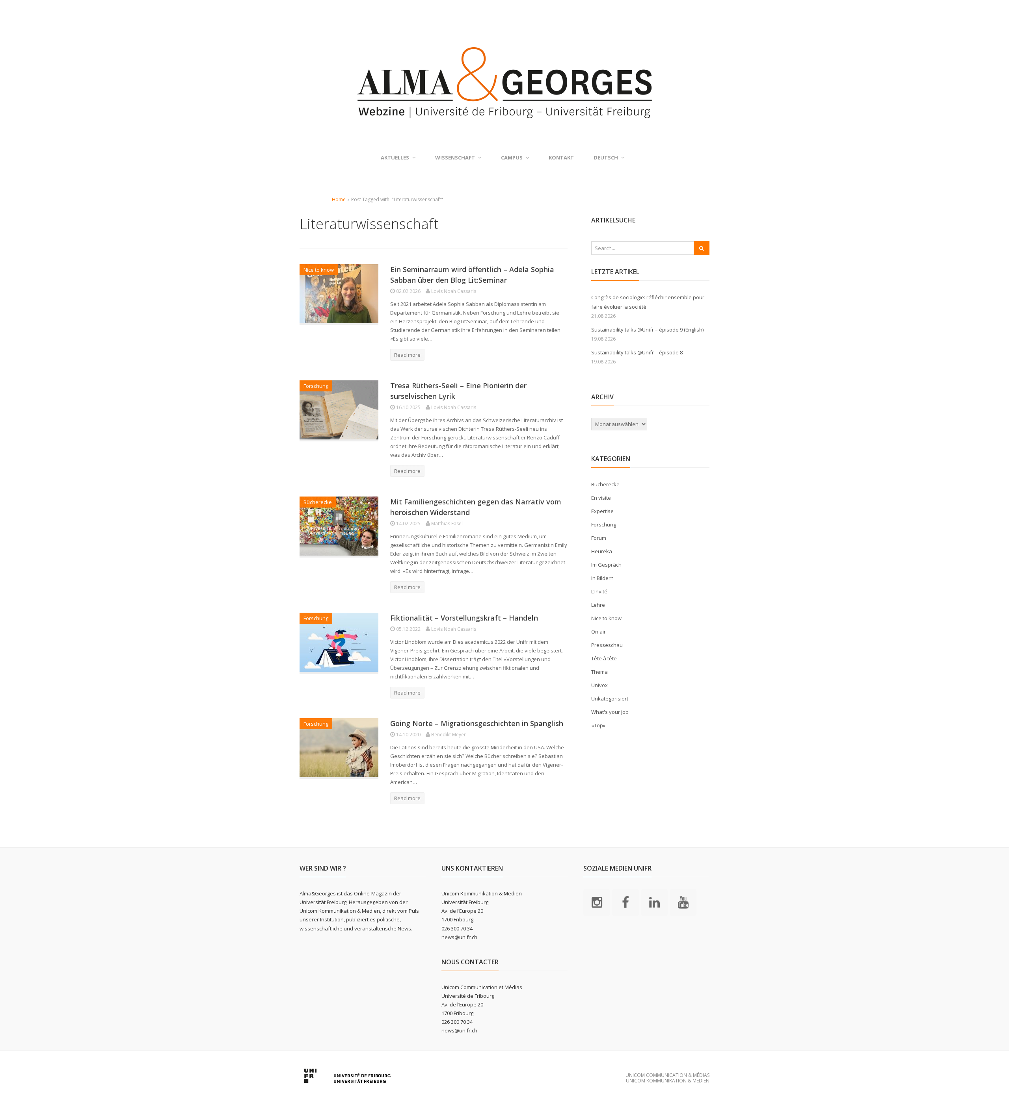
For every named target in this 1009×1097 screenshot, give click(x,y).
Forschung (315, 385)
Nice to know (318, 269)
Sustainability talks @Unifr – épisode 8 (637, 352)
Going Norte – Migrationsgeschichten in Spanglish (476, 723)
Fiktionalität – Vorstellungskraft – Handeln (464, 618)
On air (598, 631)
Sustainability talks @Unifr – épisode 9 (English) (647, 329)
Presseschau (607, 645)
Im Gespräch (606, 564)
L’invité (599, 591)
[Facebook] (625, 901)
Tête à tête (604, 658)
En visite (601, 497)
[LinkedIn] (654, 901)
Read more (407, 354)
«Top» (598, 725)
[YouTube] (683, 901)
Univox (599, 685)
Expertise (602, 511)
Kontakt (561, 157)
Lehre (598, 604)
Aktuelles (395, 157)
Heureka (601, 551)
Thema (599, 671)
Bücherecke (317, 502)
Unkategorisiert (609, 698)
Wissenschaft (455, 157)
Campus (512, 157)
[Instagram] (596, 901)
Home (339, 199)
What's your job (610, 711)
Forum (598, 537)
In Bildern (602, 578)
